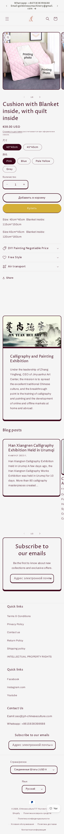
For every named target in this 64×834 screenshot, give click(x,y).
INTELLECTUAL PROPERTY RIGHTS (29, 656)
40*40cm (12, 147)
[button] (7, 19)
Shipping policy (16, 648)
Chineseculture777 (28, 809)
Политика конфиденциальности (34, 819)
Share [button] (10, 277)
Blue (24, 161)
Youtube (12, 695)
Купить (32, 208)
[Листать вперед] (40, 97)
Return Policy (15, 640)
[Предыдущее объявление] (6, 6)
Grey (9, 169)
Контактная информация (34, 830)
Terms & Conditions (19, 616)
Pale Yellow (43, 161)
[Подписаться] (50, 578)
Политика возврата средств (37, 813)
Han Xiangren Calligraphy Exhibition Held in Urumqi (31, 448)
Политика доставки (47, 824)
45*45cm (32, 147)
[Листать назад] (24, 97)
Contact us (13, 632)
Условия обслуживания (22, 824)
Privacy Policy (15, 624)
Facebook (13, 679)
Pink (9, 161)
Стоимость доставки (12, 131)
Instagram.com (16, 687)
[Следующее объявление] (57, 6)
